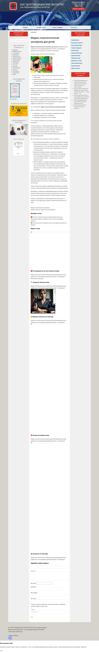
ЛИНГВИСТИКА (16, 61)
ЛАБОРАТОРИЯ (16, 73)
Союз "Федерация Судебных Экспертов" (33, 629)
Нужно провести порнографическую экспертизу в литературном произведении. (81, 97)
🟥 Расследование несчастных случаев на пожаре (45, 271)
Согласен (1, 650)
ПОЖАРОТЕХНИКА (17, 59)
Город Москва (75, 40)
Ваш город (33, 598)
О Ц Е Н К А (15, 64)
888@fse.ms (78, 6)
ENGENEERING (16, 55)
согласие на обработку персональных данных (47, 604)
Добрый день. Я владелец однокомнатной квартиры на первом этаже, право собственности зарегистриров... (81, 84)
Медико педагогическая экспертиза (40, 207)
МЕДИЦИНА (15, 50)
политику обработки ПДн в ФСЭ (39, 606)
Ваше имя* (33, 587)
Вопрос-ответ (41, 27)
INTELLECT (15, 69)
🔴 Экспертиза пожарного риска (40, 435)
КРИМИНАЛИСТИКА (17, 51)
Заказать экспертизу (78, 9)
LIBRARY (14, 74)
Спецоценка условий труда (15, 631)
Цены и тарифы (58, 27)
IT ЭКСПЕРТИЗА (16, 53)
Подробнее (83, 647)
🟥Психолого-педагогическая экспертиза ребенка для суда (46, 217)
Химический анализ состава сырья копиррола (80, 106)
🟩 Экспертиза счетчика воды (39, 554)
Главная (25, 27)
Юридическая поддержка (19, 34)
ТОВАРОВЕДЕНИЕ (16, 68)
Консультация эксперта (80, 74)
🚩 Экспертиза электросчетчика (40, 282)
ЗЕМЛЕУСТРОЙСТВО (17, 58)
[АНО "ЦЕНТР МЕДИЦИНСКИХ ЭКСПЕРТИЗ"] (12, 9)
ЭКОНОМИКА (15, 63)
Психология (33, 32)
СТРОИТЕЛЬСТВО (16, 56)
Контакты (74, 27)
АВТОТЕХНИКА (16, 71)
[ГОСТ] (18, 155)
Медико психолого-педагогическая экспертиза (43, 209)
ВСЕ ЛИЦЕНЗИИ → (14, 99)
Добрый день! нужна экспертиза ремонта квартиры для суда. (80, 101)
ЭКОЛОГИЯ (15, 66)
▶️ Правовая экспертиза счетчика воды (42, 316)
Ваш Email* (33, 583)
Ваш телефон (34, 592)
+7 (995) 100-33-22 (78, 4)
